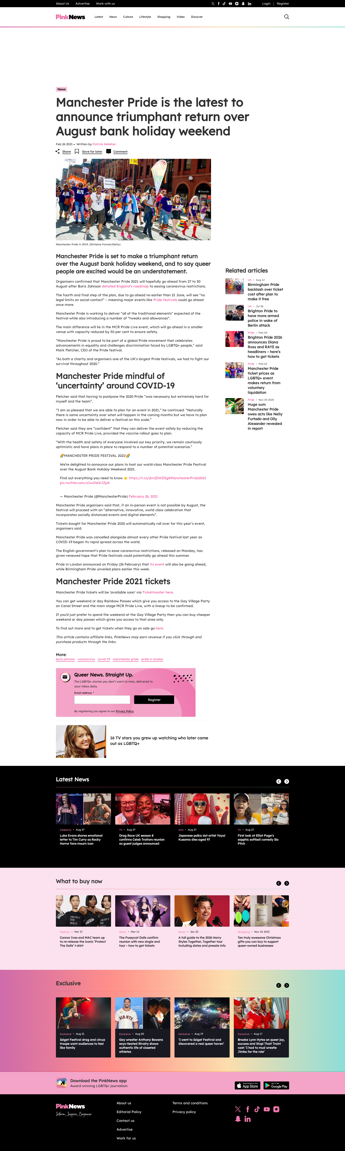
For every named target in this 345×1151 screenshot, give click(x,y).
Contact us (125, 1120)
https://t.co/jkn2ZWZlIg (148, 478)
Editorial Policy (129, 1112)
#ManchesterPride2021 (187, 478)
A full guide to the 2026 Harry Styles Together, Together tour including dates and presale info (202, 941)
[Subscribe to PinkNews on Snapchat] (238, 1120)
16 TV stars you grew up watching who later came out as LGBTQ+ (159, 740)
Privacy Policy (125, 711)
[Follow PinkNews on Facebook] (248, 1110)
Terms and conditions (190, 1103)
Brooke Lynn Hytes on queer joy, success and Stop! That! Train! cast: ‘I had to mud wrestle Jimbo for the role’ (261, 1046)
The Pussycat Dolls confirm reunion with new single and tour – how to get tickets (139, 941)
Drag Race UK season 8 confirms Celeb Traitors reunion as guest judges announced (142, 839)
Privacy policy (184, 1112)
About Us (62, 3)
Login (266, 3)
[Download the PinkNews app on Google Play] (276, 1085)
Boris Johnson (65, 659)
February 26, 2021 (143, 496)
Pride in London (152, 659)
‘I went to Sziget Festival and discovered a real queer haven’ (201, 1042)
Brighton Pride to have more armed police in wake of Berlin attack (263, 318)
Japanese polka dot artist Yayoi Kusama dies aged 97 (201, 837)
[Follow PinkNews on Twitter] (238, 1110)
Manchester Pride (126, 659)
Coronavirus (86, 659)
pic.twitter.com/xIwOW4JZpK (85, 483)
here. (160, 628)
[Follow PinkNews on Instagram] (276, 1110)
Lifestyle (145, 17)
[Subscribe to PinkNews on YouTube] (266, 1110)
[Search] (286, 16)
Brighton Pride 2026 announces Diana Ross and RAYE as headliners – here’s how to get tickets (265, 347)
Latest (99, 17)
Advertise (82, 3)
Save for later (92, 151)
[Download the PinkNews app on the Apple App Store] (247, 1085)
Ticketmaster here (158, 592)
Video (181, 17)
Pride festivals (165, 300)
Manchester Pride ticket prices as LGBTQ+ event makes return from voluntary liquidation (264, 380)
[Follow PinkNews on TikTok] (257, 1110)
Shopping (163, 17)
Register (283, 3)
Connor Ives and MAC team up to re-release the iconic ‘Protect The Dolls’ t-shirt (83, 941)
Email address (89, 692)
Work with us (105, 3)
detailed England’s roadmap (125, 286)
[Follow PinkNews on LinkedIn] (249, 3)
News (113, 17)
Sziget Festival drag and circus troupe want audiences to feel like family (82, 1044)
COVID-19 (104, 659)
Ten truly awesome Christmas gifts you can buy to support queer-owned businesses (259, 941)
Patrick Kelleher (104, 144)
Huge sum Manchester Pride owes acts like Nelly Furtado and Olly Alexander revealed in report (265, 416)
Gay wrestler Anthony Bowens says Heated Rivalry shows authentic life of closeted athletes (141, 1046)
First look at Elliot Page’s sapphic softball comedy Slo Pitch (258, 839)
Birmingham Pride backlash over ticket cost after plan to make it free (265, 291)
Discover (197, 17)
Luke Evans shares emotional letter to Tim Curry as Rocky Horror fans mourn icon (81, 839)
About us (124, 1103)
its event (157, 564)
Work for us (126, 1138)
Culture (128, 17)
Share (66, 151)
